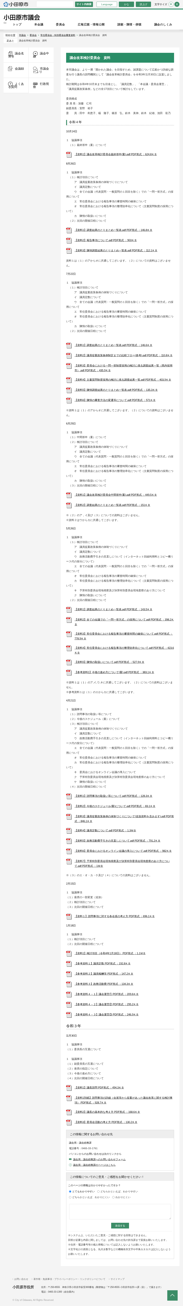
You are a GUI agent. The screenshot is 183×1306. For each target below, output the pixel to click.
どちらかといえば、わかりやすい (119, 1191)
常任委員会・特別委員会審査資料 (57, 35)
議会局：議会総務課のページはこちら (94, 1164)
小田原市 (16, 4)
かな (124, 4)
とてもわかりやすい (83, 1191)
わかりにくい (122, 1197)
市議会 (22, 35)
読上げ (143, 4)
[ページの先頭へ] (172, 1295)
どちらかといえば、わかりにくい (91, 1197)
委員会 (33, 35)
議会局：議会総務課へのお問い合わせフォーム (99, 1159)
